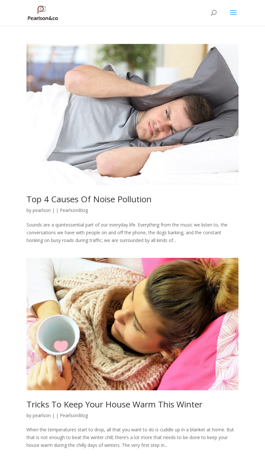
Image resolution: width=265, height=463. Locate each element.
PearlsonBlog (74, 210)
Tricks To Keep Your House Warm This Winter (114, 404)
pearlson (42, 210)
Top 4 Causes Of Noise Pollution (89, 199)
